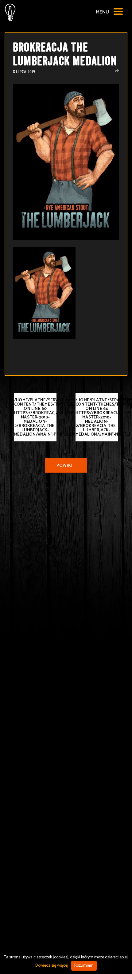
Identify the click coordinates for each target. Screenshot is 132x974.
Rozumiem (84, 965)
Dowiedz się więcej (51, 965)
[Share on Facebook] (117, 70)
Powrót (65, 465)
